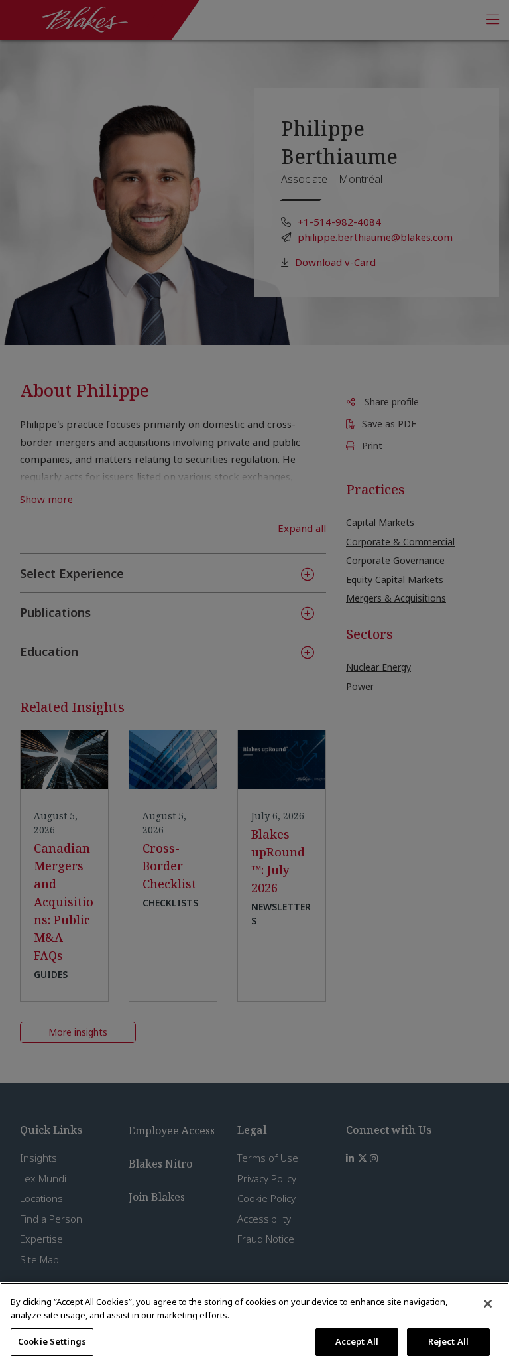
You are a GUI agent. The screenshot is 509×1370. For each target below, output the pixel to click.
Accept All (356, 1341)
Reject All (448, 1341)
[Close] (487, 1303)
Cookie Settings (52, 1341)
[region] (254, 1326)
